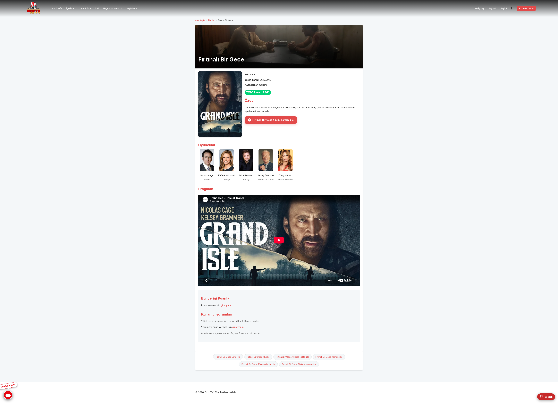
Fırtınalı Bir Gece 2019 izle (228, 357)
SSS (97, 8)
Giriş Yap (479, 8)
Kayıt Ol (493, 8)
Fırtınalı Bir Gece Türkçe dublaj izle (258, 364)
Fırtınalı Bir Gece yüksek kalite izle (292, 357)
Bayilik (504, 8)
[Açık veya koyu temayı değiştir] (511, 8)
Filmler (211, 20)
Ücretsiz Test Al (526, 8)
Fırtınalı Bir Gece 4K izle (258, 357)
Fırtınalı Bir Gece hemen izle (329, 357)
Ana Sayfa (56, 8)
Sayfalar (130, 8)
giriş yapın (226, 305)
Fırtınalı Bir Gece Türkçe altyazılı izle (299, 364)
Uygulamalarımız (111, 8)
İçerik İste (86, 8)
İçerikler (70, 8)
